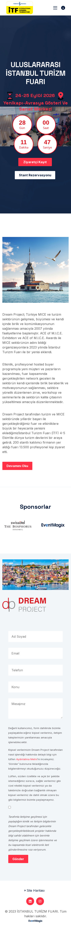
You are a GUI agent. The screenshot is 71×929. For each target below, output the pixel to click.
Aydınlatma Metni (26, 759)
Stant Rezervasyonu (35, 175)
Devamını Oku (17, 466)
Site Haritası (36, 890)
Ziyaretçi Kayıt (35, 162)
